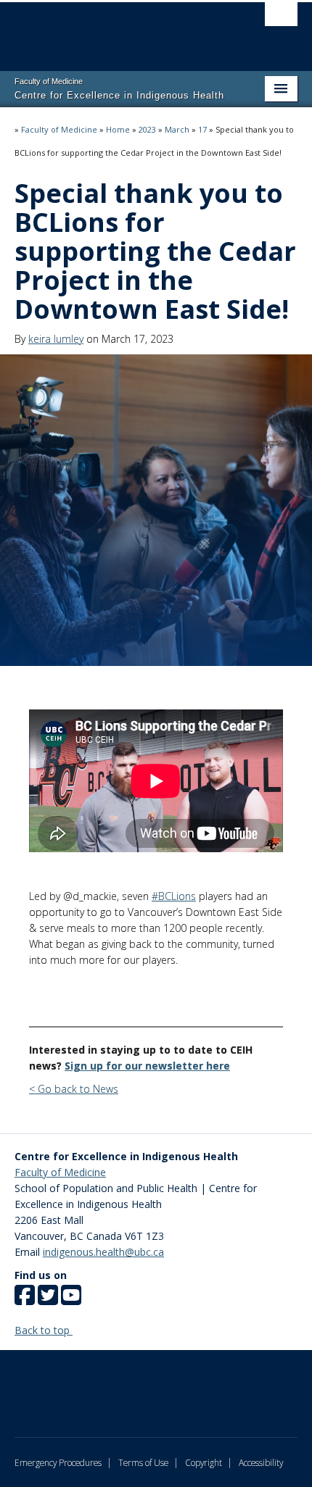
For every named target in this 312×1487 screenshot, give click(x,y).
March (177, 129)
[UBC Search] (281, 18)
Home (118, 129)
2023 (147, 129)
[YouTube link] (71, 1300)
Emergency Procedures (58, 1462)
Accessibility (261, 1462)
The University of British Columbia (114, 29)
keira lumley (55, 339)
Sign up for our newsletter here (147, 1065)
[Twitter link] (48, 1300)
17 (202, 129)
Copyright (203, 1462)
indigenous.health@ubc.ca (103, 1252)
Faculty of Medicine (59, 129)
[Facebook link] (25, 1300)
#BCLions (174, 896)
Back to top (44, 1330)
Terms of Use (143, 1462)
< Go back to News (73, 1089)
